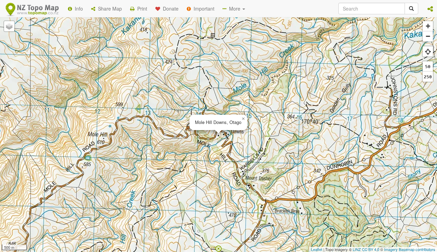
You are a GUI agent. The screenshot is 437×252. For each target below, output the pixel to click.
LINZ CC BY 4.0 (366, 249)
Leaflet (316, 249)
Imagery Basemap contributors (409, 249)
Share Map (108, 8)
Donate (169, 8)
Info (77, 8)
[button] (430, 8)
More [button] (234, 8)
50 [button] (428, 66)
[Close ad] (218, 248)
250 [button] (428, 76)
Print (141, 8)
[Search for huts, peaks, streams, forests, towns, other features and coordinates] (411, 8)
